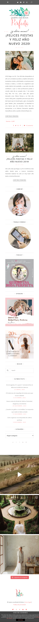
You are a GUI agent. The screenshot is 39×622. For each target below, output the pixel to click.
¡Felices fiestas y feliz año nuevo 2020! (19, 39)
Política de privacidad (19, 604)
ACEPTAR (20, 620)
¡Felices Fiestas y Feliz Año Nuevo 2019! (20, 160)
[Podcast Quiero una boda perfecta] (19, 287)
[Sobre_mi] (19, 215)
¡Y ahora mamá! (19, 31)
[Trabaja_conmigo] (19, 248)
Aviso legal (28, 602)
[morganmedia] (19, 597)
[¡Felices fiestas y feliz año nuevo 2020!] (19, 60)
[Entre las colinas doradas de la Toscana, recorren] (19, 474)
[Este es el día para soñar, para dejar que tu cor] (19, 514)
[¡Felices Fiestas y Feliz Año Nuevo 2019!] (19, 143)
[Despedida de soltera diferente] (19, 326)
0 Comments (29, 125)
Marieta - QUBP (10, 121)
